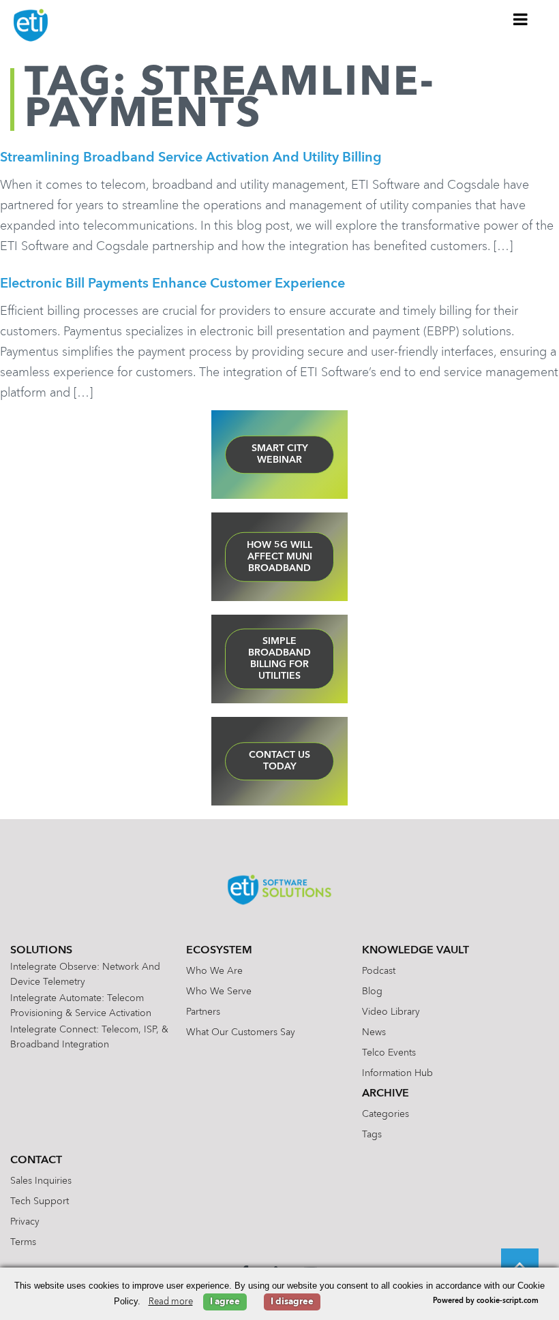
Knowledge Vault (415, 950)
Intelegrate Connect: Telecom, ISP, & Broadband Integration (89, 1037)
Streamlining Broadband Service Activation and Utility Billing (191, 158)
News (374, 1032)
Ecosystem (219, 950)
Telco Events (389, 1053)
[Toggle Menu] (521, 19)
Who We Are (214, 971)
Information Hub (397, 1073)
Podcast (378, 971)
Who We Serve (219, 991)
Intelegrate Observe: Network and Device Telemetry (85, 974)
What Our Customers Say (240, 1032)
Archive (385, 1093)
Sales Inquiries (41, 1181)
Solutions (41, 950)
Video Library (391, 1012)
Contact (36, 1160)
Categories (385, 1114)
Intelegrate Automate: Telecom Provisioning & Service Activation (80, 1006)
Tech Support (39, 1201)
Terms (23, 1242)
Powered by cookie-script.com (486, 1301)
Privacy (25, 1222)
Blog (372, 991)
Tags (372, 1134)
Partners (203, 1012)
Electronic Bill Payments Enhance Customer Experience (172, 284)
